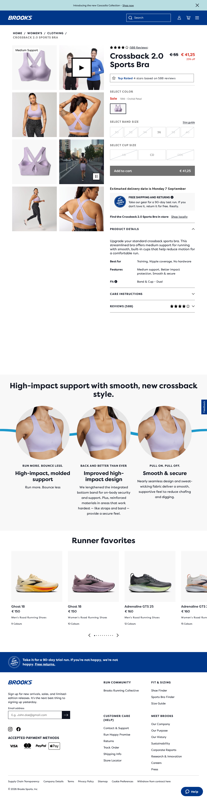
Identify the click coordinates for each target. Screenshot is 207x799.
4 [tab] (100, 635)
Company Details (53, 781)
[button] (34, 67)
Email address (16, 708)
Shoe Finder (159, 690)
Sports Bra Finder (162, 697)
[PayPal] (41, 746)
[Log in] (179, 17)
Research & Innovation (166, 756)
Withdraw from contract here (154, 781)
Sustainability (160, 743)
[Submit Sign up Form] (66, 715)
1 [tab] (94, 635)
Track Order (111, 747)
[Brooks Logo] (48, 683)
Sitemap (103, 781)
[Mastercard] (27, 746)
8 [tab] (108, 635)
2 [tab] (96, 635)
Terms (71, 781)
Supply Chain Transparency (23, 781)
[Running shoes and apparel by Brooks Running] (20, 18)
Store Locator (112, 760)
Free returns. (45, 664)
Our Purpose (159, 730)
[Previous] (89, 635)
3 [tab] (98, 635)
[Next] (118, 635)
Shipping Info (112, 754)
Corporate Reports (163, 750)
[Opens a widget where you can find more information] (192, 792)
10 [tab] (112, 635)
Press (154, 769)
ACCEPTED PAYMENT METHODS (33, 738)
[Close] (197, 5)
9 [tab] (110, 635)
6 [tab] (104, 635)
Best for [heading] (115, 261)
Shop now (128, 5)
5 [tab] (102, 635)
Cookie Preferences (122, 781)
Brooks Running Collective (121, 690)
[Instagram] (10, 729)
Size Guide (158, 703)
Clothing (55, 33)
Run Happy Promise (117, 734)
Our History (158, 737)
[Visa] (14, 746)
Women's (34, 33)
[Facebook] (18, 729)
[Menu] (197, 17)
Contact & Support (116, 728)
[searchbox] (150, 18)
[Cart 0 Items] (188, 18)
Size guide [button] (189, 122)
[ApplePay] (54, 746)
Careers (156, 762)
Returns (109, 741)
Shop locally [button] (179, 216)
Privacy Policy (86, 781)
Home (17, 33)
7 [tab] (106, 635)
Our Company (160, 724)
